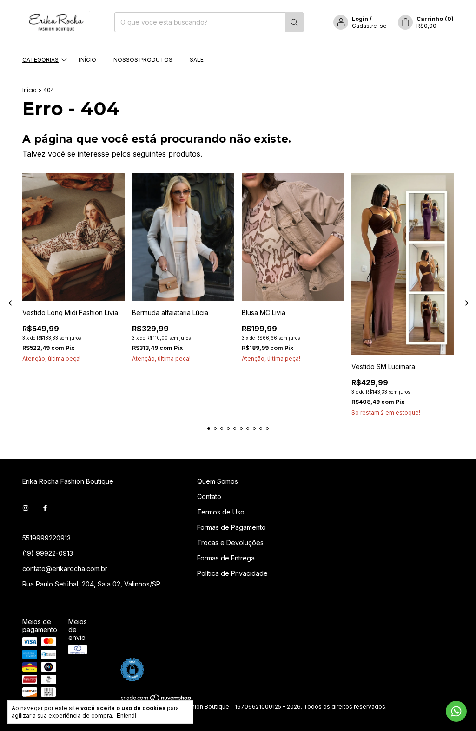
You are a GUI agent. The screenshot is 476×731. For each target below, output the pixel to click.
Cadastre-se (369, 25)
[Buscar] (294, 22)
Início (87, 59)
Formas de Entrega (226, 558)
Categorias (40, 59)
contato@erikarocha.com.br (64, 569)
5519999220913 (46, 538)
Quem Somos (217, 481)
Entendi (126, 715)
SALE (197, 59)
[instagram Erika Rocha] (25, 508)
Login (360, 18)
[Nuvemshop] (156, 699)
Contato (209, 497)
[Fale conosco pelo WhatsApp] (456, 711)
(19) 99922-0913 (47, 553)
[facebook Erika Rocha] (45, 508)
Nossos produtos (142, 59)
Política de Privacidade (232, 573)
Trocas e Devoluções (230, 543)
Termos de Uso (221, 512)
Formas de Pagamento (231, 527)
